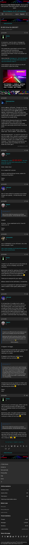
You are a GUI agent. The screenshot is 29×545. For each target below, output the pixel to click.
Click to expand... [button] (14, 342)
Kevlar (3, 29)
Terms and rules (4, 470)
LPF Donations (22, 11)
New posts (3, 506)
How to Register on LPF (9, 11)
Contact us (3, 467)
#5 (27, 201)
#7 (27, 254)
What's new (4, 503)
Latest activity (4, 512)
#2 (27, 98)
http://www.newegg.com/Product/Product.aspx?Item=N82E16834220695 (14, 249)
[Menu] (2, 14)
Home (2, 478)
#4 (27, 184)
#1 (27, 32)
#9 (27, 319)
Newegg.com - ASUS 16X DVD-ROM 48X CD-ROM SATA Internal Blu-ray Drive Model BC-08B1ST (14, 162)
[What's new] (26, 14)
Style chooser (5, 464)
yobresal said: (5, 211)
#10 (27, 395)
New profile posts (5, 509)
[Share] (25, 33)
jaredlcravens (25, 529)
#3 (27, 150)
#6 (27, 234)
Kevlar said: (5, 329)
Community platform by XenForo (14, 542)
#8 (27, 294)
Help (2, 476)
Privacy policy (4, 473)
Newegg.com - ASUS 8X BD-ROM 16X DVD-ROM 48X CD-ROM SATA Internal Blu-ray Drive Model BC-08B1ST (14, 59)
